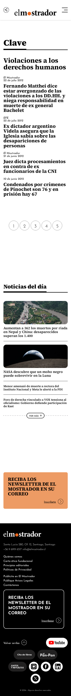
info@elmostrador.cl (34, 549)
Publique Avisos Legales (18, 580)
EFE (5, 117)
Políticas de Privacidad (17, 569)
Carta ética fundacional (18, 561)
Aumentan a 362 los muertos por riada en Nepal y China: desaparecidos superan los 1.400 (35, 332)
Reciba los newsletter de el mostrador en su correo (32, 486)
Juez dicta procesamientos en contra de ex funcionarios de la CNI (34, 166)
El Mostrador (11, 77)
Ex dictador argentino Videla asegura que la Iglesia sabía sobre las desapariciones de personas (29, 136)
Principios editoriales (16, 565)
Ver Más (34, 415)
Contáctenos (11, 585)
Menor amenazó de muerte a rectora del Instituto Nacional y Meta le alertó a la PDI (33, 387)
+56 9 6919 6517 (12, 549)
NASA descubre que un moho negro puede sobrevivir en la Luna (33, 373)
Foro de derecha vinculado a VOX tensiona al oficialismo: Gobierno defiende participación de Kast (35, 403)
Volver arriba (11, 643)
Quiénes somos (12, 556)
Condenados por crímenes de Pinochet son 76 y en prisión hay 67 (34, 189)
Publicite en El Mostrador (19, 576)
